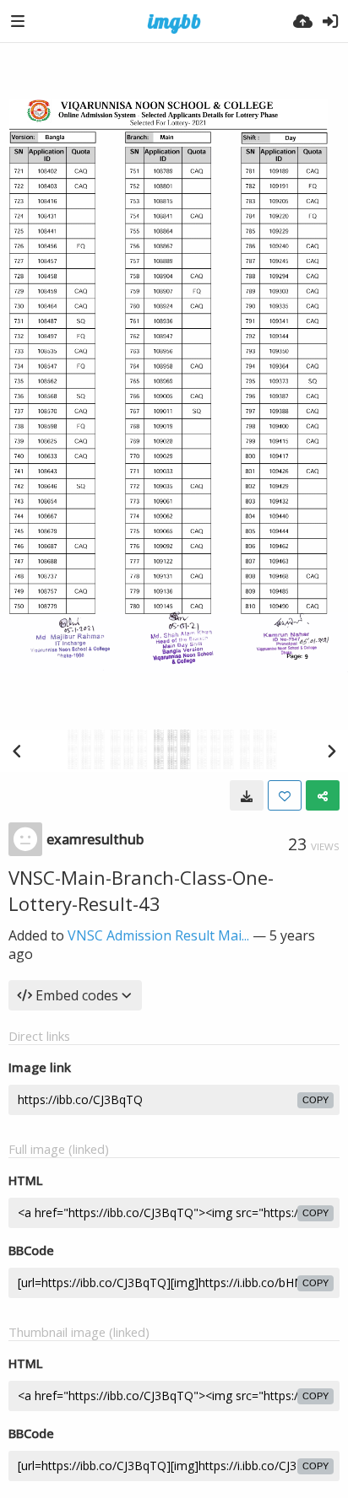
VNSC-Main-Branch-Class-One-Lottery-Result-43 (141, 890)
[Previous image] (17, 751)
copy (315, 1100)
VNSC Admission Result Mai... (158, 935)
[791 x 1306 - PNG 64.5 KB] (247, 795)
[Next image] (331, 751)
